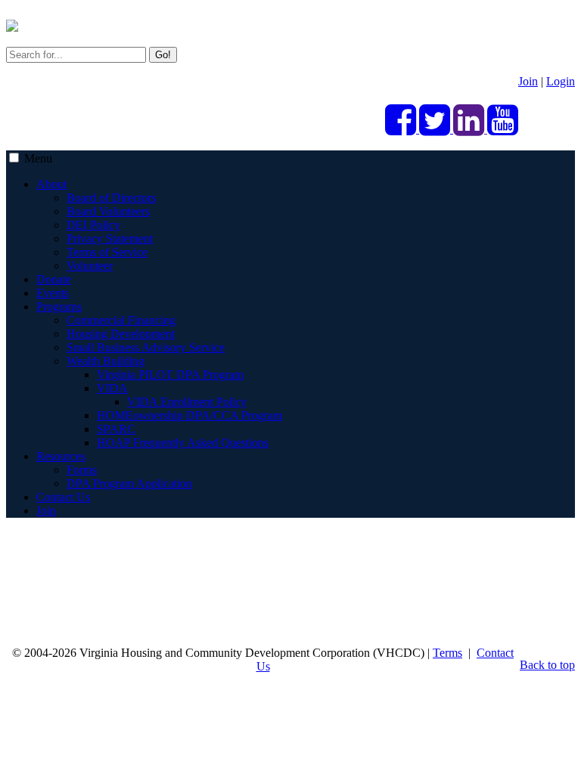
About (51, 184)
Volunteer (90, 265)
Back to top (547, 664)
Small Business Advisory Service (146, 347)
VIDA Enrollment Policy (187, 401)
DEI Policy (93, 224)
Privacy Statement (110, 238)
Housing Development (121, 333)
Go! (163, 54)
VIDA (112, 388)
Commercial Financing (121, 320)
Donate (53, 279)
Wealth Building (105, 360)
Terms (447, 652)
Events (52, 292)
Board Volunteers (108, 211)
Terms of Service (107, 252)
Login (560, 81)
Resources (60, 456)
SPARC (116, 429)
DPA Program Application (129, 483)
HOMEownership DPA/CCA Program (189, 415)
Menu (38, 158)
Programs (59, 306)
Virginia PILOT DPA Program (170, 374)
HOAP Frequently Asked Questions (183, 442)
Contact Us (63, 497)
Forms (82, 469)
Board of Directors (111, 197)
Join (528, 81)
